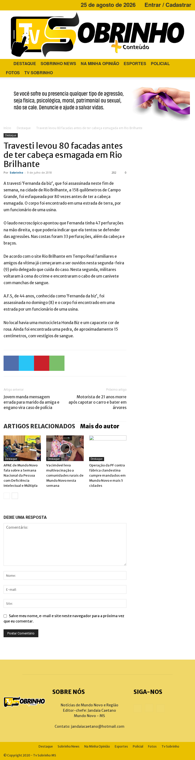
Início (7, 128)
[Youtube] (24, 4)
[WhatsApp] (56, 363)
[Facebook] (7, 4)
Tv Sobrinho (38, 72)
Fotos (13, 72)
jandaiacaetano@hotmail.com (97, 726)
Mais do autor (99, 426)
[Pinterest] (41, 363)
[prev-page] (7, 496)
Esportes (135, 63)
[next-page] (15, 496)
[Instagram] (16, 4)
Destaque (24, 63)
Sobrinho (16, 172)
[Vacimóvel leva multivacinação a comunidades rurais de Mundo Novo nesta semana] (65, 448)
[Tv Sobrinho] (97, 34)
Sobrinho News (58, 63)
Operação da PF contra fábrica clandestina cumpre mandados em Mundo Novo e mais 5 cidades (107, 475)
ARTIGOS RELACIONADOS (39, 426)
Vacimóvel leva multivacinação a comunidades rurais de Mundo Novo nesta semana (65, 475)
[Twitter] (26, 363)
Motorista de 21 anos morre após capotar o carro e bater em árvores (97, 402)
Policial (160, 63)
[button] (185, 63)
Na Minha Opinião (100, 63)
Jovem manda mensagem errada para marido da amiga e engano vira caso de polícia (31, 402)
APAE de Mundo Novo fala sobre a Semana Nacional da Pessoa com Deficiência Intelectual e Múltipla (21, 475)
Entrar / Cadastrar (167, 5)
